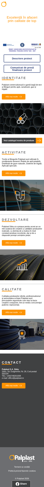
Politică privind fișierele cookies (22, 471)
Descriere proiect (22, 58)
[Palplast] (14, 5)
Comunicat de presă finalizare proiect (22, 68)
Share (23, 483)
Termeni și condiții (22, 467)
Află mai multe (12, 97)
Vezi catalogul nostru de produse (19, 140)
